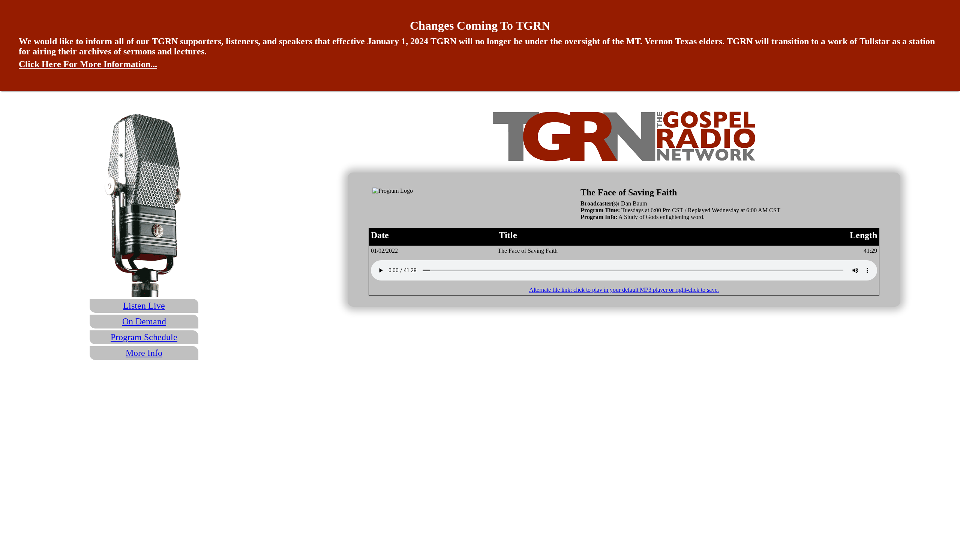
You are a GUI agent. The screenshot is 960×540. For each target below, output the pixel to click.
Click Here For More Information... (88, 64)
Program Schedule (144, 337)
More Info (144, 353)
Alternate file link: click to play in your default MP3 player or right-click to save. (624, 289)
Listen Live (144, 305)
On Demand (144, 321)
